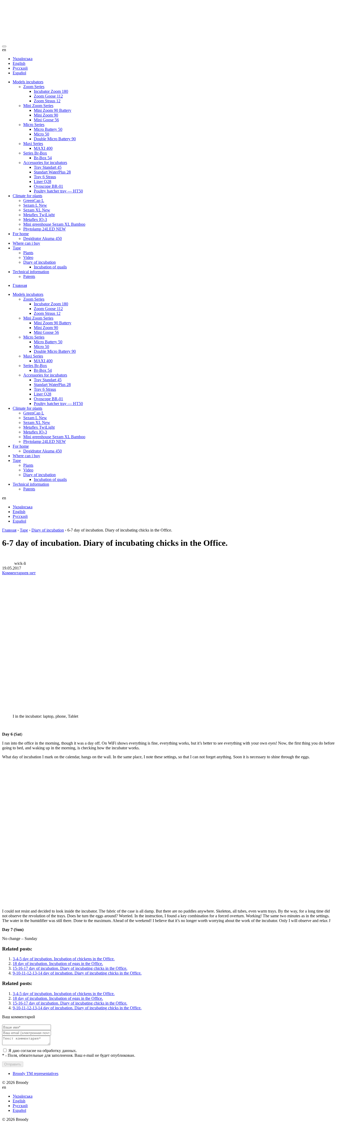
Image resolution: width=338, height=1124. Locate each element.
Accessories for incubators (45, 162)
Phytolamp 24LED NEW (44, 229)
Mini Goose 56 (46, 120)
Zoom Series (33, 86)
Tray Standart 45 (48, 167)
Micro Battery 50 (48, 129)
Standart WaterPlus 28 (52, 172)
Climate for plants (27, 196)
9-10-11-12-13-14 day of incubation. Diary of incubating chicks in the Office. (77, 973)
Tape (17, 248)
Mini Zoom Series (38, 105)
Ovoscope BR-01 (48, 186)
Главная (20, 285)
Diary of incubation (39, 262)
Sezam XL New (36, 210)
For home (21, 233)
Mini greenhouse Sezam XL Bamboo (54, 224)
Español (19, 73)
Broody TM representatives (35, 1073)
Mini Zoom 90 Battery (52, 110)
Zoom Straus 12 (47, 101)
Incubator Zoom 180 (51, 91)
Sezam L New (35, 205)
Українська (22, 58)
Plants (28, 252)
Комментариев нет (19, 573)
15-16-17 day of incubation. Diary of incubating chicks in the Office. (70, 968)
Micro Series (33, 124)
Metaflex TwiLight (39, 215)
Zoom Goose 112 (48, 96)
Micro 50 (41, 134)
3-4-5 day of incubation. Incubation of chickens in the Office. (64, 959)
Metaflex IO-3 (35, 219)
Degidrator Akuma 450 (42, 238)
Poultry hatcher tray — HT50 (58, 191)
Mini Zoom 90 (46, 115)
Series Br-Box (35, 153)
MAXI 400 (43, 148)
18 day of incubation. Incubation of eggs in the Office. (58, 963)
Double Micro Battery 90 (55, 139)
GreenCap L (33, 200)
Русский (20, 68)
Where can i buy (26, 243)
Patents (29, 276)
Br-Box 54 (43, 158)
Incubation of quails (50, 267)
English (19, 63)
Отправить (12, 1064)
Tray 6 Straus (45, 177)
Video (28, 257)
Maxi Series (33, 143)
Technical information (31, 271)
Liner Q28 (42, 181)
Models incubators (28, 82)
